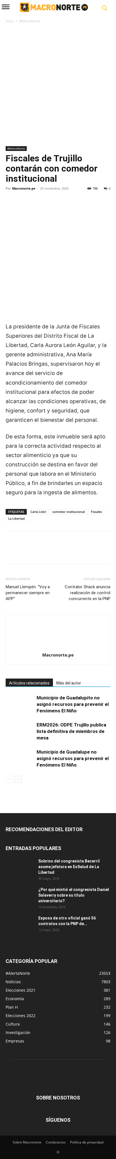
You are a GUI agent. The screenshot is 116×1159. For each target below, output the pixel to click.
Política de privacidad (86, 1142)
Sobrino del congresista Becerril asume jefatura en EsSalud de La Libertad (69, 867)
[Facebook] (11, 207)
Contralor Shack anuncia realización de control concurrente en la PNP (87, 592)
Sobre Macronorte (27, 1142)
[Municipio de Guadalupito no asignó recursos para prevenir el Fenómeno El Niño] (20, 704)
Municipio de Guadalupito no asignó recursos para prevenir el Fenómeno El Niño (73, 704)
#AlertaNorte (29, 21)
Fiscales (96, 512)
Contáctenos (56, 1142)
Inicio (10, 21)
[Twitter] (24, 207)
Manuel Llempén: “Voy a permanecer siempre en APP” (28, 592)
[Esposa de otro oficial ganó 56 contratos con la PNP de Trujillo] (20, 925)
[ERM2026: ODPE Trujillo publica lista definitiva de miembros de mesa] (20, 731)
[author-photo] (58, 647)
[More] (63, 207)
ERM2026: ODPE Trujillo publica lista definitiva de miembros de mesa (71, 731)
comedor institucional (68, 512)
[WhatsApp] (50, 207)
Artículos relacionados (29, 683)
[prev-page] (9, 779)
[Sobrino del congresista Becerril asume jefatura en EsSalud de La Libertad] (20, 868)
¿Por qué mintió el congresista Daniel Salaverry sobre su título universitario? (73, 895)
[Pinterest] (37, 207)
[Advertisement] (58, 85)
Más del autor (68, 683)
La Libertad (16, 518)
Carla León (38, 512)
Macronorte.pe (23, 188)
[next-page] (18, 779)
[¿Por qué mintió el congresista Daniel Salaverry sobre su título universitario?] (20, 896)
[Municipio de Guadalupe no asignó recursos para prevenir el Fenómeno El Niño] (20, 758)
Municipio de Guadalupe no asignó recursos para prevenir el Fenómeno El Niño (73, 758)
